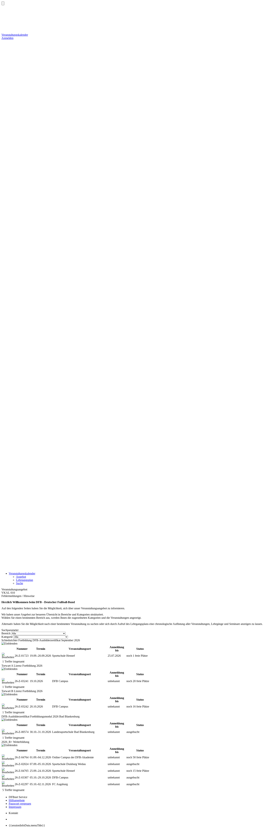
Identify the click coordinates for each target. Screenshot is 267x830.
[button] (2, 3)
